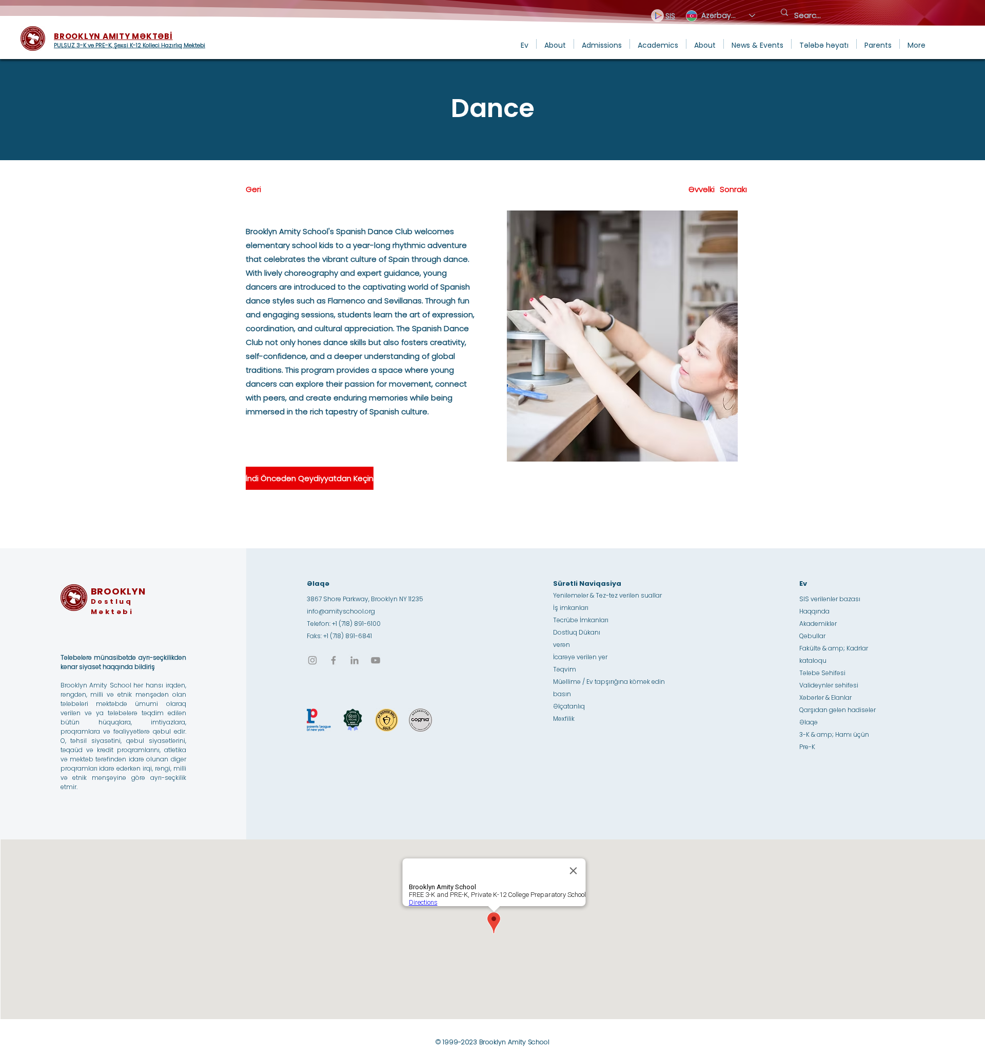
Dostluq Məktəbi (112, 607)
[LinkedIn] (354, 660)
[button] (555, 44)
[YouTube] (375, 660)
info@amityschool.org (341, 611)
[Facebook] (333, 660)
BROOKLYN (118, 591)
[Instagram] (312, 660)
